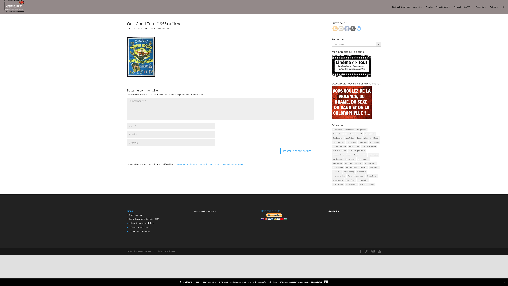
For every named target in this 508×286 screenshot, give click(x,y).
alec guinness (361, 129)
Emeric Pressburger (369, 146)
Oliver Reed (337, 172)
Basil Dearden (370, 134)
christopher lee (362, 138)
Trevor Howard (351, 184)
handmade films (360, 155)
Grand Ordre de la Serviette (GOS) (144, 219)
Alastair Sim (337, 129)
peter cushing (349, 172)
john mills (348, 163)
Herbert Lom (373, 155)
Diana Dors (363, 142)
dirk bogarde (374, 142)
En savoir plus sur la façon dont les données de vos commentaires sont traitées (209, 164)
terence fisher (338, 184)
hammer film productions (342, 155)
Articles (429, 7)
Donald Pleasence (339, 146)
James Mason (350, 159)
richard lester (372, 176)
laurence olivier (370, 163)
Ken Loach (358, 163)
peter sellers (361, 172)
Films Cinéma (442, 7)
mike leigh (363, 167)
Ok (326, 282)
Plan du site (333, 211)
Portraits (480, 7)
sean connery (338, 180)
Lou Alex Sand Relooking (139, 231)
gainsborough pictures (357, 150)
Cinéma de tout (135, 215)
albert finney (349, 129)
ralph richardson (339, 176)
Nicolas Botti (136, 28)
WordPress (170, 251)
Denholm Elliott (338, 142)
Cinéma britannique (401, 7)
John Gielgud (337, 163)
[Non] (504, 282)
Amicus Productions (340, 134)
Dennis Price (351, 142)
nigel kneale (374, 167)
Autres (493, 7)
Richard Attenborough (356, 176)
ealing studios (354, 146)
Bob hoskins (337, 138)
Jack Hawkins (338, 159)
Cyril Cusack (374, 138)
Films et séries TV (462, 7)
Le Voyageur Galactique (139, 227)
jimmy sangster (363, 159)
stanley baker (363, 180)
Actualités (417, 7)
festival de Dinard (339, 150)
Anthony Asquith (356, 134)
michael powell (351, 167)
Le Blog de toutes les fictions (141, 223)
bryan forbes (349, 138)
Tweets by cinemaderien (205, 211)
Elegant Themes (143, 251)
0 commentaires (164, 28)
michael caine (338, 167)
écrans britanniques (367, 184)
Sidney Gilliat (350, 180)
